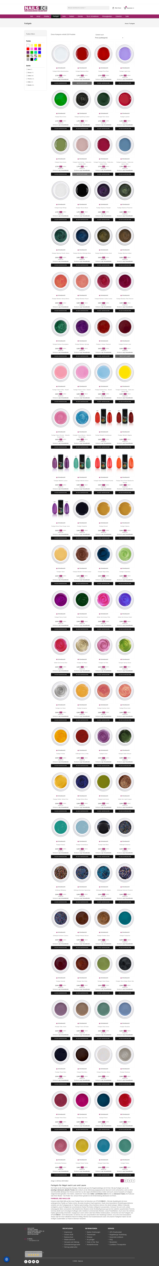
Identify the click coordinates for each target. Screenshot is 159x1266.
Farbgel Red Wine (82, 1072)
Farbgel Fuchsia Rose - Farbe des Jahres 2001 (103, 163)
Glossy (30, 72)
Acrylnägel (90, 1239)
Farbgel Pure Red (103, 71)
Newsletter (113, 1242)
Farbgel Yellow (60, 753)
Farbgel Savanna (82, 708)
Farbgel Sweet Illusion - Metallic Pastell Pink (60, 436)
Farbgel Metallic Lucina (60, 480)
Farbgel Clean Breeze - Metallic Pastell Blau (82, 436)
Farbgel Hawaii (60, 844)
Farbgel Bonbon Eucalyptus (61, 344)
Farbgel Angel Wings (61, 207)
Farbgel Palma (125, 1163)
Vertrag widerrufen (70, 1247)
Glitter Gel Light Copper (125, 799)
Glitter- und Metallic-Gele (98, 1194)
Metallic (31, 85)
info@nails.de (34, 1240)
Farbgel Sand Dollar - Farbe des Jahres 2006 (82, 163)
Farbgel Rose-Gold (125, 708)
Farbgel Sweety (60, 981)
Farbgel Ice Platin (82, 662)
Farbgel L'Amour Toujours (103, 344)
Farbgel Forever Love (125, 344)
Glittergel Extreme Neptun (103, 890)
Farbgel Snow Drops (103, 981)
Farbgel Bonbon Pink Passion (124, 298)
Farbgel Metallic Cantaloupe (103, 435)
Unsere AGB (68, 1234)
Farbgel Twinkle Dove (103, 935)
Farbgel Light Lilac (125, 71)
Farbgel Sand (61, 571)
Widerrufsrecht (69, 1239)
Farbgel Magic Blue (103, 571)
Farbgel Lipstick (124, 116)
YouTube (33, 1261)
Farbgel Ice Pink (103, 662)
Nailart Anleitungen (93, 1232)
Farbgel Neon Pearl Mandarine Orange (125, 481)
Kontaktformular (92, 1244)
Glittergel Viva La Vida (82, 753)
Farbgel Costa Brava (82, 844)
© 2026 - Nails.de (78, 1261)
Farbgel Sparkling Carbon (82, 116)
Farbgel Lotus (103, 753)
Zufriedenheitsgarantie (72, 1244)
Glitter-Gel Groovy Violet (125, 617)
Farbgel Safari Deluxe (125, 753)
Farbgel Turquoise (125, 935)
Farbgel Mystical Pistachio (124, 207)
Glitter (30, 82)
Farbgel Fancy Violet (61, 617)
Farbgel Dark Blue (103, 844)
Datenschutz (68, 1237)
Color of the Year (93, 1242)
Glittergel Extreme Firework (125, 890)
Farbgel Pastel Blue (103, 1163)
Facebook (25, 1261)
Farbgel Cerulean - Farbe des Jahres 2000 (124, 163)
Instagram (37, 1261)
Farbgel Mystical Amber (125, 253)
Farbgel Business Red (82, 71)
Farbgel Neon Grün (60, 116)
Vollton (30, 75)
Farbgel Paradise (125, 1026)
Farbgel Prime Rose (60, 1117)
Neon (30, 69)
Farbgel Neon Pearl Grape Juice (60, 526)
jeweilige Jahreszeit (57, 1190)
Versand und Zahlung (71, 1242)
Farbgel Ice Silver (61, 708)
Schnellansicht (60, 68)
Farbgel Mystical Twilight (103, 207)
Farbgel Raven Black (82, 207)
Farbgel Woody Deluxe (82, 935)
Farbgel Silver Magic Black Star (125, 981)
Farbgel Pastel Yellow (82, 1163)
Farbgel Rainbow (125, 1072)
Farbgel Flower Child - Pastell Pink (82, 390)
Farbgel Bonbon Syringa (82, 344)
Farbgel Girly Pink (82, 1117)
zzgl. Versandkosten (64, 79)
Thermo (31, 78)
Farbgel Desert (103, 526)
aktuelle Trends (70, 1190)
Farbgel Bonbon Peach (82, 298)
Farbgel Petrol (103, 1117)
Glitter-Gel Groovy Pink (103, 617)
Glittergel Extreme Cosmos (60, 935)
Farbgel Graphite (82, 526)
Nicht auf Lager (82, 83)
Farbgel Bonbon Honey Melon (60, 298)
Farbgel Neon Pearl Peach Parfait (103, 480)
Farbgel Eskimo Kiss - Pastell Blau (103, 390)
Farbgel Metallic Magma (125, 435)
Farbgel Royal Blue (60, 1072)
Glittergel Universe (125, 844)
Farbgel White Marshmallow (61, 71)
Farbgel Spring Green (125, 662)
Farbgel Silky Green (103, 1026)
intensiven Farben (119, 1194)
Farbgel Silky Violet (60, 1026)
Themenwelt (91, 1234)
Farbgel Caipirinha (125, 571)
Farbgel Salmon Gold (103, 708)
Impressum (68, 1232)
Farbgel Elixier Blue (82, 799)
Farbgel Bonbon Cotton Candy (103, 298)
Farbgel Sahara (124, 526)
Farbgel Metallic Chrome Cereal (82, 571)
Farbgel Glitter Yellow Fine (60, 799)
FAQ (111, 1239)
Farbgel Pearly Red (124, 1117)
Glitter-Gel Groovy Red (60, 662)
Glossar (89, 1237)
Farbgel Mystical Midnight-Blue (82, 253)
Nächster (133, 1181)
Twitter (29, 1261)
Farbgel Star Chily (82, 981)
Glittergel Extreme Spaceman (82, 890)
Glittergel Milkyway (60, 890)
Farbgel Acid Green (103, 799)
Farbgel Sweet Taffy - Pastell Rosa (60, 390)
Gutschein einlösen (116, 1237)
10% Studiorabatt (115, 1232)
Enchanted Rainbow (60, 1163)
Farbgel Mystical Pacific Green (60, 253)
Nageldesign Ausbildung (118, 1234)
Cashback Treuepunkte (117, 1244)
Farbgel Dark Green (82, 617)
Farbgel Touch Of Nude (82, 1026)
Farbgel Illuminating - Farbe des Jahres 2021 (125, 390)
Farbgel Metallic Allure (82, 480)
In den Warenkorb (61, 83)
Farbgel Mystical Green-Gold (103, 253)
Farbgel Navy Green (60, 162)
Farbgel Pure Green (103, 116)
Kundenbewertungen (34, 1252)
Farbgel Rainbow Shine (103, 1072)
